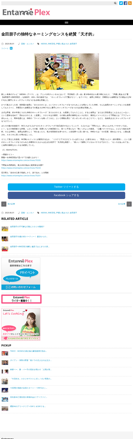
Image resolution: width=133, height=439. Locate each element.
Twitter (121, 3)
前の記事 (9, 204)
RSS (130, 3)
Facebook (125, 3)
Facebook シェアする (66, 195)
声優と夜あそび (62, 43)
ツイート (5, 48)
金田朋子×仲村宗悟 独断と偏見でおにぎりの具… (29, 246)
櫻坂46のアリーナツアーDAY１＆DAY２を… (28, 406)
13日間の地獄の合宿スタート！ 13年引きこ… (28, 388)
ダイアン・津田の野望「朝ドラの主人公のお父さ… (31, 360)
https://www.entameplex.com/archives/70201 (21, 175)
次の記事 (124, 204)
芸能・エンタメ (27, 43)
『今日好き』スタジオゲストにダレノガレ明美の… (31, 378)
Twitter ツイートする (66, 186)
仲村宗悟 (51, 43)
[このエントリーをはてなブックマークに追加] (11, 49)
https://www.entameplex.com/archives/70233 (21, 168)
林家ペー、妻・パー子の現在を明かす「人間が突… (31, 369)
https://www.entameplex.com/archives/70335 (21, 160)
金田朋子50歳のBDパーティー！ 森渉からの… (29, 236)
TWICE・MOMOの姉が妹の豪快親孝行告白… (28, 351)
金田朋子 (73, 43)
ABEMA (44, 43)
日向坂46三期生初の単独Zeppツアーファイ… (28, 397)
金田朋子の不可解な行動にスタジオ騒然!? (27, 226)
